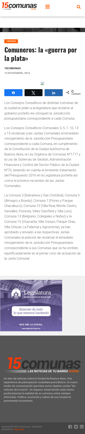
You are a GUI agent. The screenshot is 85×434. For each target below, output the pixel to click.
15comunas (12, 68)
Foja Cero (19, 429)
